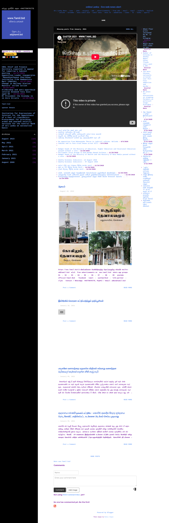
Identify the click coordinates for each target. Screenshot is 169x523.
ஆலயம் (61, 186)
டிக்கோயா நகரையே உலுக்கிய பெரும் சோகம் (148, 196)
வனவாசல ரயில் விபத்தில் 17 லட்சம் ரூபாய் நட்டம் (148, 188)
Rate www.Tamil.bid (62, 461)
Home (103, 20)
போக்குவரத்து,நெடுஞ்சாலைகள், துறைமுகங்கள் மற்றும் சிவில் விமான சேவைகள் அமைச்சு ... (92, 177)
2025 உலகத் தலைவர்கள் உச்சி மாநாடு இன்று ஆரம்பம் (147, 136)
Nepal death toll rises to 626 (148, 45)
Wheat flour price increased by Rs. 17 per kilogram (148, 33)
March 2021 (7, 151)
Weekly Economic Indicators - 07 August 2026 (78, 162)
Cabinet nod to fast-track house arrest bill (78, 143)
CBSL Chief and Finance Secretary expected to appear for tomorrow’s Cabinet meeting (18, 70)
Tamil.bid (6, 104)
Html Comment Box (71, 495)
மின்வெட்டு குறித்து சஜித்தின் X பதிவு (147, 159)
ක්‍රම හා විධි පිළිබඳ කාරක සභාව (70, 167)
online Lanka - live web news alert (103, 7)
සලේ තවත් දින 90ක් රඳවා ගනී (70, 130)
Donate (12, 108)
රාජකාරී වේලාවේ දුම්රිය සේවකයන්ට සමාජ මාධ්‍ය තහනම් (79, 134)
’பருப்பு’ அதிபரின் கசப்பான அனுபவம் (146, 170)
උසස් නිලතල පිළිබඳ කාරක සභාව (71, 169)
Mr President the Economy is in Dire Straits (17, 97)
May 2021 (6, 143)
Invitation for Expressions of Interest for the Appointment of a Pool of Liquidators (18, 115)
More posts (95, 456)
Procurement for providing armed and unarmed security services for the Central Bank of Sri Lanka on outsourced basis (18, 124)
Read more (128, 288)
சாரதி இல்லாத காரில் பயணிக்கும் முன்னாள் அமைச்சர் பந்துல (148, 179)
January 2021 (9, 158)
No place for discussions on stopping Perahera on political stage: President (148, 98)
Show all (129, 29)
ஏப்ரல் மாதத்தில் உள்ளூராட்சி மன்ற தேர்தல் (147, 125)
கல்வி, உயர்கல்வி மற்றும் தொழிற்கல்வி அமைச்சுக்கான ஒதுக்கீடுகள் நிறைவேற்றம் (86, 173)
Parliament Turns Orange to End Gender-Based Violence (82, 153)
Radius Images (109, 517)
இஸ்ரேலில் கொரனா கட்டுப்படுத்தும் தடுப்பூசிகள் (81, 300)
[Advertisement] (145, 243)
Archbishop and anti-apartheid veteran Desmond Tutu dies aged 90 (18, 92)
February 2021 (9, 155)
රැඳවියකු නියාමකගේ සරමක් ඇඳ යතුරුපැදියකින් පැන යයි (79, 138)
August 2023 (8, 139)
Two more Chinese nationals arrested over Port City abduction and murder (147, 79)
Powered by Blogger (105, 512)
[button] (130, 186)
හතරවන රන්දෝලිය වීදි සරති (69, 132)
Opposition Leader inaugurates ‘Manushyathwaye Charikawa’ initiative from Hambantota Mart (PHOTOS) (18, 78)
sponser (5, 108)
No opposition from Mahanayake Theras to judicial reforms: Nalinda (88, 141)
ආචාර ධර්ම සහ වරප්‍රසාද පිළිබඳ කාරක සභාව (75, 165)
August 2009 (8, 162)
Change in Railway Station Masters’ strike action (16, 85)
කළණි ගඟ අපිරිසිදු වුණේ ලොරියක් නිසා (73, 136)
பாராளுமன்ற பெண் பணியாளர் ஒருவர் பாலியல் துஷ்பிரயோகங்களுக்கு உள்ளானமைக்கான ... (90, 175)
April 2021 (7, 147)
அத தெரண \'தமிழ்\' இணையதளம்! (147, 115)
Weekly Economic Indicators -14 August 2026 (77, 160)
